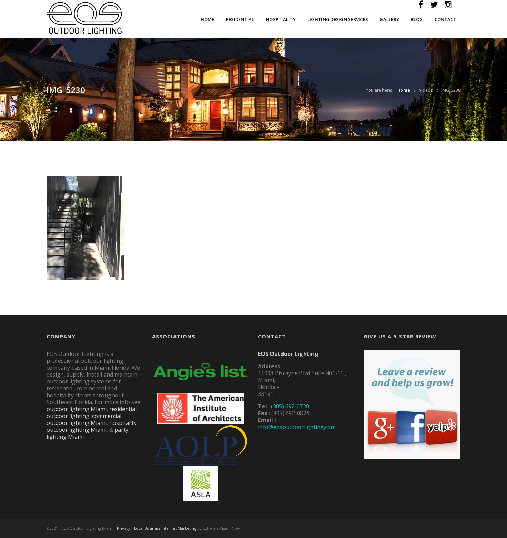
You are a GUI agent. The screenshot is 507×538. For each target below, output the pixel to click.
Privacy (123, 528)
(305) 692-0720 (290, 406)
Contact (445, 19)
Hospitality (281, 19)
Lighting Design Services (337, 19)
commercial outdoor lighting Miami (84, 419)
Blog (417, 19)
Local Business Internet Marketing (165, 528)
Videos (426, 90)
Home (207, 19)
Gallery (389, 19)
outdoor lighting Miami (77, 409)
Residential (240, 19)
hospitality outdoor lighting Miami (92, 426)
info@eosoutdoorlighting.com (297, 427)
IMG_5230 (450, 90)
